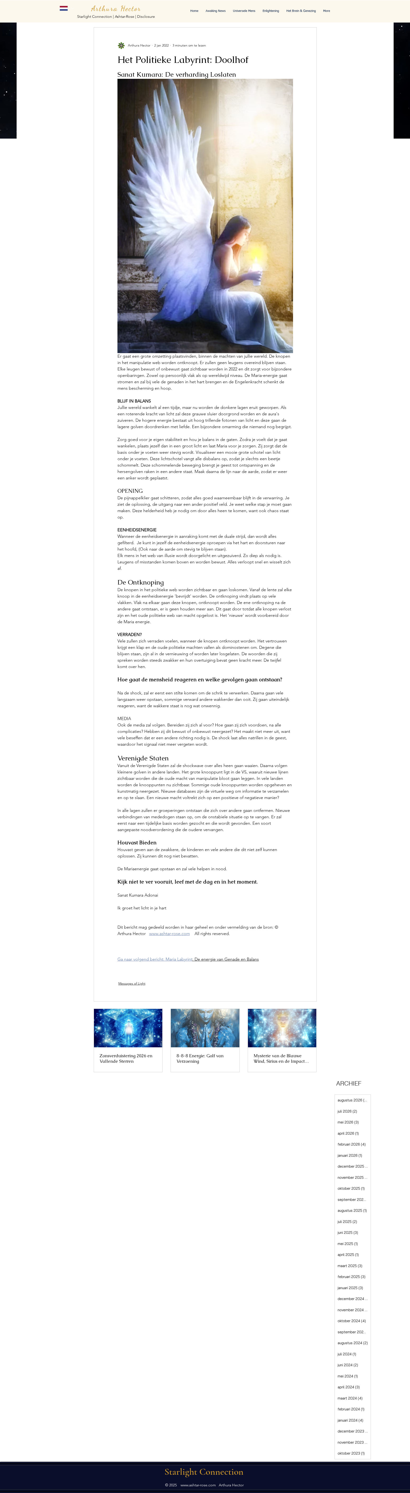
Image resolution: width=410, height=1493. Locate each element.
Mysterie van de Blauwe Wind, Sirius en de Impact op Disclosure (279, 1058)
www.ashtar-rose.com (198, 1485)
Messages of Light (131, 983)
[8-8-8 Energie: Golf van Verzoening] (205, 1028)
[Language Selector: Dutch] (66, 8)
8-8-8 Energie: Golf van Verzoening (200, 1058)
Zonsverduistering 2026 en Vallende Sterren (126, 1058)
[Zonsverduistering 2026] (128, 1028)
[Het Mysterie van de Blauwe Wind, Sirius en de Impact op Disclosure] (282, 1028)
